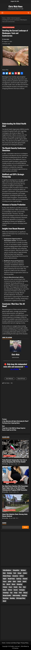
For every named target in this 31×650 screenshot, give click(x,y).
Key (4, 584)
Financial (25, 579)
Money (13, 584)
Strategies (22, 590)
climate (25, 573)
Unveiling (12, 598)
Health (19, 581)
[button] (2, 12)
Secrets (16, 590)
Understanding (16, 595)
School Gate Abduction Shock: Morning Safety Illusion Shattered (14, 515)
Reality (15, 587)
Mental (8, 584)
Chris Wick (6, 39)
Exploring (18, 579)
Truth (20, 593)
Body (4, 573)
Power (10, 587)
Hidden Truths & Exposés (8, 27)
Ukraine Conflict (7, 595)
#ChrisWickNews (7, 570)
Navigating (19, 584)
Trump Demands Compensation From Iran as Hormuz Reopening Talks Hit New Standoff (14, 461)
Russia (4, 590)
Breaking (9, 573)
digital (4, 579)
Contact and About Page (13, 643)
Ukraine (25, 593)
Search (4, 523)
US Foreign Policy (20, 598)
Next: (14, 428)
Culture (21, 576)
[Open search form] (28, 12)
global (9, 581)
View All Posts (21, 378)
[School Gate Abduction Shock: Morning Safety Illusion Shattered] (15, 503)
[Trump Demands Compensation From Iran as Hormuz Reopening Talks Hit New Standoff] (15, 449)
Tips (11, 593)
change (19, 573)
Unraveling (5, 598)
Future (4, 581)
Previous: (15, 421)
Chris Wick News (15, 6)
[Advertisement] (15, 106)
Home (3, 643)
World (4, 601)
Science (10, 590)
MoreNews (24, 646)
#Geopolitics (16, 570)
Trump (15, 593)
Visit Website (9, 378)
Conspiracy (15, 576)
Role (24, 587)
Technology (5, 593)
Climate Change (7, 576)
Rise (20, 587)
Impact (24, 581)
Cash (15, 573)
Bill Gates (23, 570)
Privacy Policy (24, 643)
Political (5, 587)
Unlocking (24, 595)
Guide (14, 581)
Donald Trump (11, 579)
